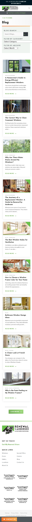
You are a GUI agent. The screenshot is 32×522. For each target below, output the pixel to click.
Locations (5, 462)
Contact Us (11, 519)
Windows (5, 453)
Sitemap (7, 513)
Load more (14, 411)
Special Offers (21, 453)
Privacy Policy (14, 513)
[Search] (25, 34)
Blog (18, 459)
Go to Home (7, 18)
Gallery (4, 459)
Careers (19, 456)
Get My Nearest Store (10, 444)
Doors (4, 456)
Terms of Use (23, 513)
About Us (5, 465)
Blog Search (10, 31)
